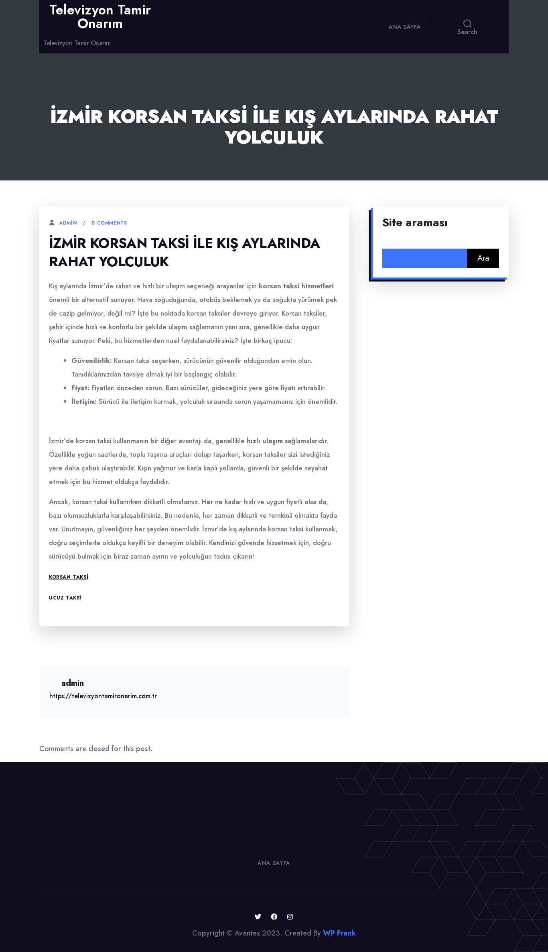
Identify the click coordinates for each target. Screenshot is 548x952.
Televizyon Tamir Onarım (100, 16)
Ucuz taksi (65, 598)
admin (68, 223)
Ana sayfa (404, 26)
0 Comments (109, 223)
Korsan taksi (68, 577)
